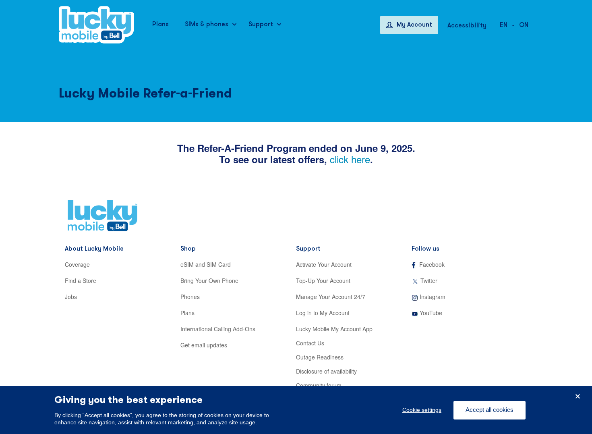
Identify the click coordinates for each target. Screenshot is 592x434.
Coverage (77, 264)
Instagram (432, 297)
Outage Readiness (320, 357)
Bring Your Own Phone (209, 280)
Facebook (432, 264)
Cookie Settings (421, 410)
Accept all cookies (489, 410)
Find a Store (80, 280)
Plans (187, 313)
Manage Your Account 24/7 (330, 297)
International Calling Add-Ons (217, 329)
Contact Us (310, 343)
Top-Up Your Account (323, 280)
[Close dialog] (577, 396)
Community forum (319, 385)
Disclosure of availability (326, 371)
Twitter (428, 280)
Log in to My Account (323, 313)
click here (350, 159)
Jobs (71, 297)
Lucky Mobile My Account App (334, 329)
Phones (190, 297)
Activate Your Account (324, 264)
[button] (523, 24)
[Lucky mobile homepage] (96, 25)
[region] (296, 410)
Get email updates (203, 345)
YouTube (431, 313)
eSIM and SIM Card (205, 264)
